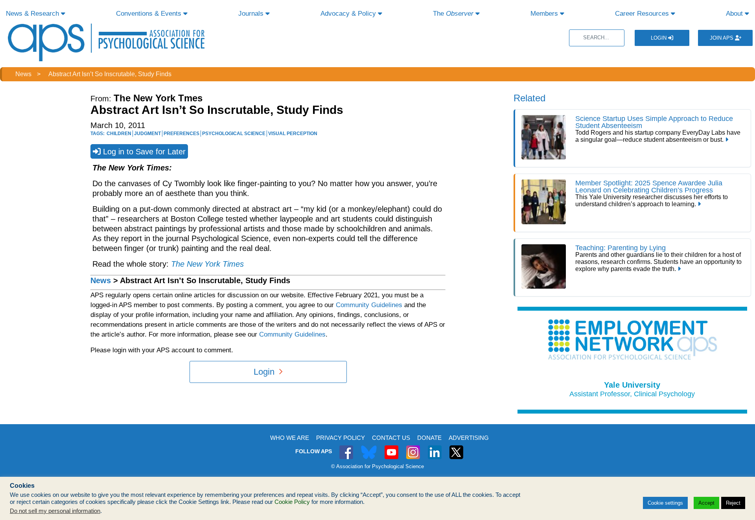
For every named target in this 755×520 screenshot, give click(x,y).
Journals (251, 13)
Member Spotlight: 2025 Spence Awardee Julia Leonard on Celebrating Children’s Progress (648, 186)
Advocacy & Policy (349, 13)
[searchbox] (596, 37)
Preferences (181, 133)
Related (529, 98)
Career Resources (643, 13)
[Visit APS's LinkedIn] (434, 448)
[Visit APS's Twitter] (369, 448)
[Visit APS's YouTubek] (391, 448)
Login (659, 38)
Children (119, 133)
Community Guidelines (369, 305)
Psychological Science (233, 133)
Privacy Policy (340, 437)
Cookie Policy (292, 502)
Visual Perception (292, 133)
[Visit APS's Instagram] (413, 448)
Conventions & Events (149, 13)
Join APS (722, 38)
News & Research (33, 13)
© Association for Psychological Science (377, 466)
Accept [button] (706, 503)
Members (545, 13)
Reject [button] (733, 503)
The (453, 13)
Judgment (147, 133)
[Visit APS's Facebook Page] (346, 448)
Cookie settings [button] (665, 503)
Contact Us (391, 437)
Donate (429, 437)
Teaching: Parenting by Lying (620, 248)
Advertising (469, 437)
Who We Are (289, 437)
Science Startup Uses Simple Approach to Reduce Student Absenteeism (654, 122)
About (735, 13)
